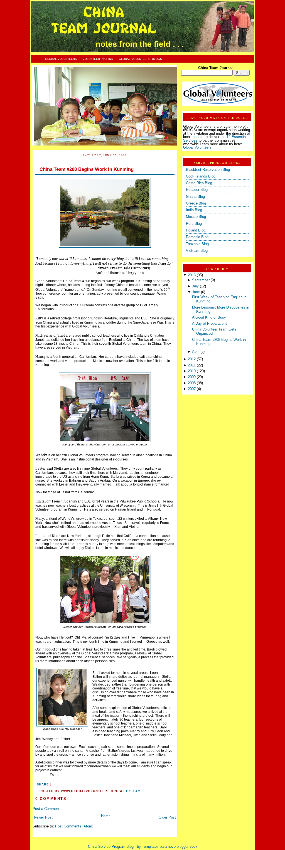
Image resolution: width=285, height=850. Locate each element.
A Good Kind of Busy (209, 317)
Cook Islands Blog (200, 176)
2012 (192, 359)
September (201, 280)
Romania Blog (197, 237)
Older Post (167, 817)
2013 (192, 275)
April (195, 352)
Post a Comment (46, 809)
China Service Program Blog (111, 847)
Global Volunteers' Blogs (140, 58)
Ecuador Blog (197, 190)
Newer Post (43, 817)
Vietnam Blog (197, 251)
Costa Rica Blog (199, 183)
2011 (192, 365)
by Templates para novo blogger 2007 (167, 847)
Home (105, 816)
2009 (192, 377)
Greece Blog (196, 203)
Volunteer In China (98, 58)
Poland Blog (195, 230)
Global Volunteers (61, 58)
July (195, 286)
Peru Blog (194, 224)
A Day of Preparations (209, 324)
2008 (192, 383)
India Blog (194, 210)
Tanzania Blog (197, 244)
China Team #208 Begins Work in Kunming (87, 169)
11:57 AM (133, 791)
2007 (192, 389)
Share (43, 784)
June (196, 292)
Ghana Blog (195, 197)
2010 (192, 371)
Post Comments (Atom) (74, 826)
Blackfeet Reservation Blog (208, 170)
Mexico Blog (196, 217)
